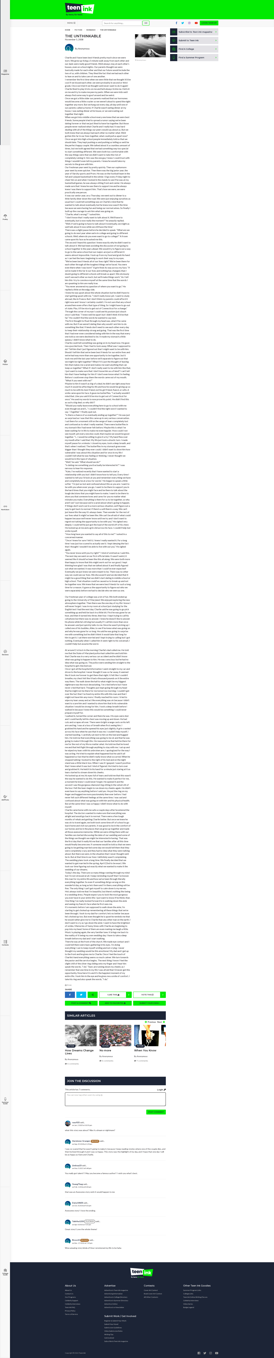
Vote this (152, 995)
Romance (90, 30)
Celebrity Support (71, 1300)
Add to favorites (114, 1003)
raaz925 (76, 1122)
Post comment (156, 1112)
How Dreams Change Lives (79, 1052)
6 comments (73, 1064)
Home (67, 30)
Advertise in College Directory (115, 1297)
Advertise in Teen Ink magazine (116, 1290)
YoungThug (77, 1184)
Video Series (188, 1304)
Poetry (5, 219)
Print (69, 985)
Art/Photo (5, 800)
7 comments (142, 1061)
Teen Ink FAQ (70, 1307)
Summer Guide (5, 1103)
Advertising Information (113, 1294)
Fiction (5, 364)
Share (68, 989)
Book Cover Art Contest (153, 1294)
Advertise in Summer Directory (116, 1300)
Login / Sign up (209, 23)
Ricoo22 (76, 1240)
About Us (68, 1290)
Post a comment (80, 1003)
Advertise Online (110, 1304)
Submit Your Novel (111, 1324)
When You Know (145, 1050)
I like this (118, 995)
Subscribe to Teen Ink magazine (116, 1341)
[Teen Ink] (82, 9)
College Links (188, 1294)
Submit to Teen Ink (189, 40)
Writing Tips (108, 1334)
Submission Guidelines (113, 1328)
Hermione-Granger (81, 1141)
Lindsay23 (76, 1165)
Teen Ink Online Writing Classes (195, 1297)
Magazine (5, 74)
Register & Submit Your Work (115, 1321)
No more (105, 1050)
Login (160, 1089)
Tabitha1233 (78, 1221)
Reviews (5, 655)
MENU (70, 23)
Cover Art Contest (151, 1290)
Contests (5, 945)
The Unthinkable (108, 30)
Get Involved (109, 1338)
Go (145, 23)
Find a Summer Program (191, 57)
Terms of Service (71, 1314)
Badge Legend (188, 1307)
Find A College (186, 49)
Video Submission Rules (113, 1331)
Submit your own (149, 1003)
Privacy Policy (70, 1311)
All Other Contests (151, 1297)
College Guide (5, 1274)
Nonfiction (5, 510)
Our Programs (70, 1297)
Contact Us (69, 1294)
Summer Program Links (192, 1290)
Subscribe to (195, 32)
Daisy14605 (77, 1203)
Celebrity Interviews (72, 1304)
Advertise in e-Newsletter (114, 1307)
